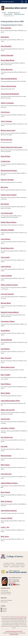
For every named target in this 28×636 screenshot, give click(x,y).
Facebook (4, 608)
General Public (6, 593)
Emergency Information (9, 563)
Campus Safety (6, 565)
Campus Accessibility (14, 566)
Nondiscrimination (20, 563)
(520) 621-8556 (12, 583)
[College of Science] (14, 556)
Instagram (4, 610)
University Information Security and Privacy (14, 631)
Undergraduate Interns (19, 14)
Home (4, 12)
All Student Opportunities (14, 12)
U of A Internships (8, 14)
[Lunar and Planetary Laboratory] (14, 571)
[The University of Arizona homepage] (7, 1)
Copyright (6, 566)
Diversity (22, 566)
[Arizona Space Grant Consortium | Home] (14, 8)
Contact (4, 602)
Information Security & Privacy (18, 565)
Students (4, 590)
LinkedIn (4, 611)
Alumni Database (6, 600)
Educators (6, 592)
